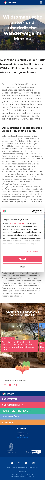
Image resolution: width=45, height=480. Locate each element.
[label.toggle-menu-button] (42, 3)
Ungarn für (9, 416)
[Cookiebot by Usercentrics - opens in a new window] (32, 211)
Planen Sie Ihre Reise (15, 411)
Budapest (8, 422)
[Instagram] (33, 463)
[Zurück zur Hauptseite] (9, 2)
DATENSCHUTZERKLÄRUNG (22, 474)
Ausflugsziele (11, 405)
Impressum (22, 472)
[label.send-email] (15, 385)
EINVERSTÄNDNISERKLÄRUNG (22, 477)
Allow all (22, 259)
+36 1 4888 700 (22, 438)
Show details (32, 251)
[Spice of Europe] (34, 452)
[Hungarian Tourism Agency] (11, 448)
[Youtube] (12, 463)
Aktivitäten (10, 399)
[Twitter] (26, 463)
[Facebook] (19, 463)
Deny (22, 267)
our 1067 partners (18, 223)
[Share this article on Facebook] (5, 385)
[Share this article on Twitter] (10, 385)
